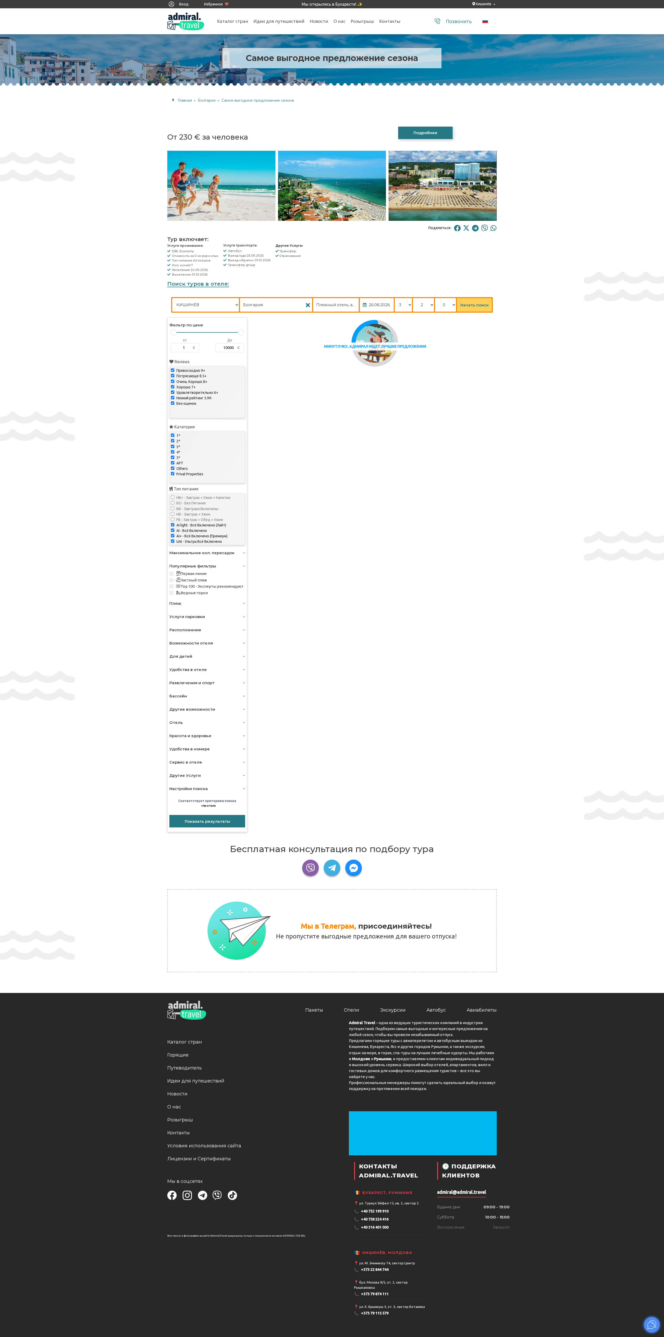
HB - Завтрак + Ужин (193, 514)
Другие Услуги (185, 775)
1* (178, 436)
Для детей (180, 656)
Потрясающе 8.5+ (191, 376)
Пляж (175, 603)
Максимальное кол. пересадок (201, 552)
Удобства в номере (189, 748)
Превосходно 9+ (190, 370)
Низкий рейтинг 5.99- (194, 398)
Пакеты (314, 1010)
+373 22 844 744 (371, 1269)
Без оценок (186, 403)
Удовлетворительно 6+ (197, 392)
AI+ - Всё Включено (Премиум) (201, 536)
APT (179, 463)
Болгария (207, 100)
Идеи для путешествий (279, 21)
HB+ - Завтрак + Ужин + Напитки (203, 498)
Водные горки (194, 593)
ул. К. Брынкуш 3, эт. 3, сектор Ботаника (392, 1307)
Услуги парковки (187, 616)
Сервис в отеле (185, 762)
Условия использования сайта (204, 1146)
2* (178, 441)
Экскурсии (393, 1010)
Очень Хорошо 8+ (191, 382)
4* (178, 452)
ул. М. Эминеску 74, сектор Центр (387, 1263)
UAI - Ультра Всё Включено (199, 541)
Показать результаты (207, 821)
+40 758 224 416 (371, 1219)
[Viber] (484, 228)
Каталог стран (232, 21)
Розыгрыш (362, 21)
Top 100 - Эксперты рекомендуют (212, 586)
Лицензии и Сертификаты (199, 1159)
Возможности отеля (191, 643)
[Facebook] (457, 228)
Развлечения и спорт (192, 682)
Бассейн (178, 696)
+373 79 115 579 (371, 1313)
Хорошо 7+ (186, 387)
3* (178, 447)
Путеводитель (184, 1068)
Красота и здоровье (190, 735)
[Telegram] (475, 228)
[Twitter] (466, 228)
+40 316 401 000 (371, 1227)
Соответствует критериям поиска (207, 803)
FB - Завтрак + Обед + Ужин (199, 520)
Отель (176, 722)
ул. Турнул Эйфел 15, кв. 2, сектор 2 (389, 1203)
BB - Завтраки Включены (197, 509)
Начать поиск (474, 305)
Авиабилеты (482, 1010)
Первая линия (193, 573)
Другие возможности (192, 709)
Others (182, 469)
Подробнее (425, 132)
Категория (184, 426)
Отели (351, 1010)
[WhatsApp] (493, 228)
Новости (319, 21)
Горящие (178, 1055)
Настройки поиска (188, 788)
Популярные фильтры (192, 566)
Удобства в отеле (188, 669)
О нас (339, 21)
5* (178, 458)
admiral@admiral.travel (461, 1192)
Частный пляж (194, 580)
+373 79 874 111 (371, 1294)
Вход (183, 4)
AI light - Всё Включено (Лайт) (201, 525)
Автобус (436, 1010)
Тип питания (185, 488)
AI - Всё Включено (191, 531)
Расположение (185, 629)
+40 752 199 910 (371, 1211)
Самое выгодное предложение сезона (258, 100)
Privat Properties (189, 474)
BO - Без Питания (191, 503)
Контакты (389, 21)
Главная (185, 100)
